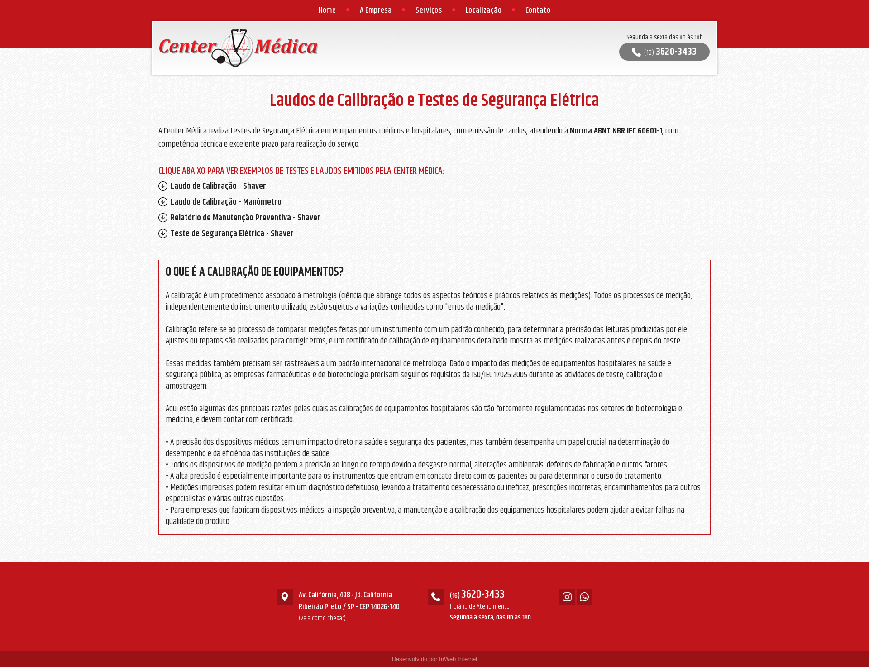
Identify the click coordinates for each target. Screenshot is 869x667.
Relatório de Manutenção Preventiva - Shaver (244, 217)
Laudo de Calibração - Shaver (217, 186)
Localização (483, 10)
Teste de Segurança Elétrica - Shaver (231, 233)
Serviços (428, 10)
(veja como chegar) (322, 618)
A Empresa (376, 10)
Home (327, 10)
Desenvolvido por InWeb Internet (434, 659)
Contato (537, 10)
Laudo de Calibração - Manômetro (225, 202)
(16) (670, 52)
